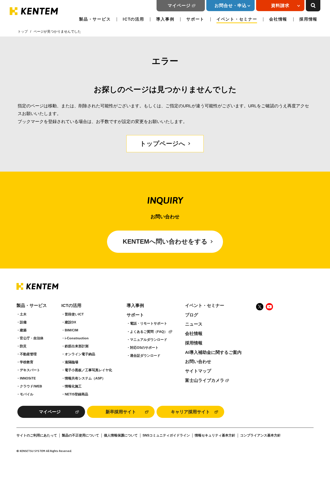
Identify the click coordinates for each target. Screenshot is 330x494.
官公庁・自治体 (31, 338)
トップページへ (162, 143)
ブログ (191, 314)
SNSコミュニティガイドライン (166, 435)
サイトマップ (198, 371)
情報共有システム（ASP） (85, 378)
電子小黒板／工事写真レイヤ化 (88, 370)
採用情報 (308, 19)
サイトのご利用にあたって (36, 435)
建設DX (70, 322)
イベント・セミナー (236, 19)
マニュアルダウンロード (148, 339)
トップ (23, 31)
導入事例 (165, 19)
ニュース (193, 324)
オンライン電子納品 (80, 354)
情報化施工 (73, 386)
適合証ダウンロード (145, 355)
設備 (23, 322)
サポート (195, 19)
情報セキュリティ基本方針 (215, 435)
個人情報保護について (121, 435)
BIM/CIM (71, 330)
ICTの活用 (133, 19)
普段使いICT (74, 314)
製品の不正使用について (80, 435)
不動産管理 (28, 354)
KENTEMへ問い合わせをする (165, 241)
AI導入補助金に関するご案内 (213, 352)
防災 (23, 346)
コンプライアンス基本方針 (260, 435)
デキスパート (30, 370)
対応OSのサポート (144, 347)
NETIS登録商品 (76, 394)
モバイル (26, 394)
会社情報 (278, 19)
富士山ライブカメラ (204, 380)
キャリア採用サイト (190, 411)
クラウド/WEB (31, 386)
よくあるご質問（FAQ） (148, 332)
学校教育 (26, 362)
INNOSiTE (28, 378)
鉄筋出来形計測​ (76, 346)
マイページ (179, 5)
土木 (23, 314)
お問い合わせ (198, 361)
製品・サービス (95, 19)
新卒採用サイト (121, 411)
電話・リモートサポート (148, 323)
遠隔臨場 (71, 362)
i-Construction (77, 338)
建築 (23, 330)
